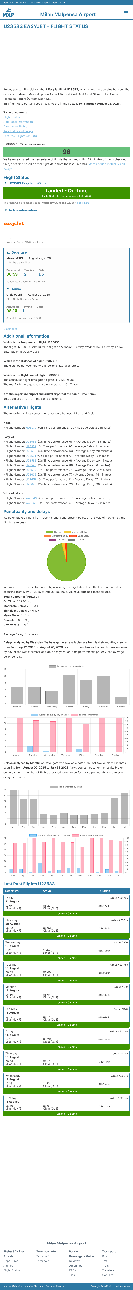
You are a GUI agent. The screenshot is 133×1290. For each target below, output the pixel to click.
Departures (10, 1261)
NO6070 (31, 427)
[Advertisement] (66, 59)
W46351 (31, 503)
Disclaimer (39, 1286)
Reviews (74, 1261)
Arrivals (8, 1256)
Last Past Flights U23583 (20, 136)
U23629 (31, 484)
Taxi (105, 1261)
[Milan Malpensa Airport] (8, 12)
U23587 (31, 446)
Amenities (75, 1265)
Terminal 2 (43, 1261)
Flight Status (11, 117)
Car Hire (107, 1275)
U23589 (31, 451)
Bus (104, 1256)
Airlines (8, 1265)
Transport (109, 1251)
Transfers (108, 1270)
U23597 (31, 470)
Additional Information (18, 121)
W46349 (31, 498)
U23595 (31, 465)
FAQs (72, 1270)
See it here (83, 202)
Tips (72, 1275)
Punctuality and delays (18, 131)
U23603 (31, 474)
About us (60, 1286)
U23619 (31, 479)
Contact (50, 1286)
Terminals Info (46, 1251)
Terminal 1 (43, 1256)
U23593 (31, 460)
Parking (74, 1251)
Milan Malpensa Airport (68, 14)
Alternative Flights (15, 126)
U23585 (31, 441)
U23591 (31, 456)
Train (105, 1265)
